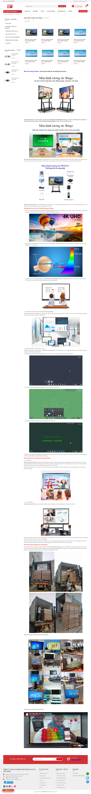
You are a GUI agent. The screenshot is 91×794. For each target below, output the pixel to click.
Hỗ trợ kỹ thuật (83, 1)
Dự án (41, 787)
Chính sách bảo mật (60, 780)
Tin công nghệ (43, 785)
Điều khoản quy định (60, 773)
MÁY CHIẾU (8, 23)
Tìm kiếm (61, 6)
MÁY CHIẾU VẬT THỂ (10, 34)
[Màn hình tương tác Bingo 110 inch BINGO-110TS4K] (80, 53)
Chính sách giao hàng (60, 782)
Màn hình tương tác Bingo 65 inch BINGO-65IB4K (31, 40)
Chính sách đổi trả (60, 785)
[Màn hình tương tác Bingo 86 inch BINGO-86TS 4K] (47, 53)
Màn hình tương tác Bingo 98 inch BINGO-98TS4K (63, 61)
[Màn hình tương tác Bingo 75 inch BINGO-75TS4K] (31, 53)
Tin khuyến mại (43, 782)
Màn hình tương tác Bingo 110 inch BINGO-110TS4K (80, 61)
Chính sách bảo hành (60, 787)
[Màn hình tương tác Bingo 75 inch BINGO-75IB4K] (47, 32)
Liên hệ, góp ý (43, 775)
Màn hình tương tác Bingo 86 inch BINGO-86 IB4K (63, 40)
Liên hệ (76, 1)
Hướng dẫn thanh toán (61, 778)
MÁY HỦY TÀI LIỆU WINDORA (13, 37)
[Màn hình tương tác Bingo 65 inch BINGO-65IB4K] (31, 32)
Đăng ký (59, 759)
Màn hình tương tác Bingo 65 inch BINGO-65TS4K (80, 40)
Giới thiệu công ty (43, 773)
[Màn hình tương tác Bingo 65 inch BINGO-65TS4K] (80, 32)
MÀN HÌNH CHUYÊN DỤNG (12, 40)
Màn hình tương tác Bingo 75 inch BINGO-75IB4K (47, 40)
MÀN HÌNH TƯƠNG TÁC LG (12, 31)
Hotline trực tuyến (79, 6)
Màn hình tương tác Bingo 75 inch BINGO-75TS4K (31, 61)
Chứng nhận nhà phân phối (45, 778)
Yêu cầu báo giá (83, 11)
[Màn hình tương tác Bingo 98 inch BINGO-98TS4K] (64, 53)
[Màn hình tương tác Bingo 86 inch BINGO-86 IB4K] (64, 32)
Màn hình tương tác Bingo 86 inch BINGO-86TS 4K (47, 61)
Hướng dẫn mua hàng (60, 775)
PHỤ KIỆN (8, 43)
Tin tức (41, 780)
